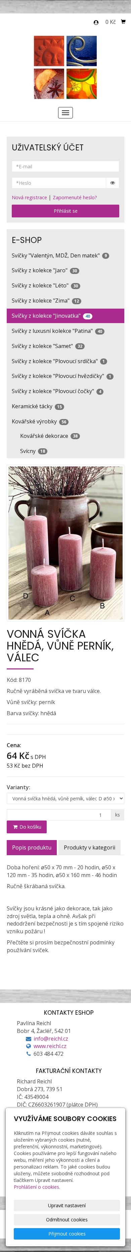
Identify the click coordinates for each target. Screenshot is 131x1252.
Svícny (32, 451)
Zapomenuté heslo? (75, 197)
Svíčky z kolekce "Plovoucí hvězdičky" (61, 376)
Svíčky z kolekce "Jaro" (44, 270)
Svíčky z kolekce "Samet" (47, 346)
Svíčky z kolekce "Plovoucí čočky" (56, 391)
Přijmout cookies (67, 1233)
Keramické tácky (37, 406)
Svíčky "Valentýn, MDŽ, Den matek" (59, 255)
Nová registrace (29, 197)
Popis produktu (31, 847)
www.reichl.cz (50, 1046)
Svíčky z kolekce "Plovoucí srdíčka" (58, 361)
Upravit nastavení (67, 1205)
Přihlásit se (66, 211)
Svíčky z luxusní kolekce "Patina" (57, 331)
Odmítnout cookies (67, 1219)
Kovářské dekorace (49, 436)
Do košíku (29, 827)
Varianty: (18, 787)
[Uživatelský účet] (96, 22)
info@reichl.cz (51, 1038)
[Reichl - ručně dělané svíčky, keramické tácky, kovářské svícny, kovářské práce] (65, 66)
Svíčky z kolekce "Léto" (45, 285)
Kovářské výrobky (39, 421)
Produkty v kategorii (89, 847)
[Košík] (123, 22)
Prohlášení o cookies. (37, 1187)
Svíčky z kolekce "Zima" (45, 300)
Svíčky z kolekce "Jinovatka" (51, 315)
